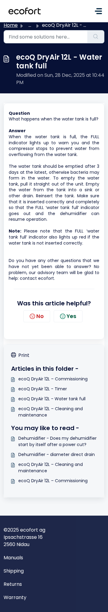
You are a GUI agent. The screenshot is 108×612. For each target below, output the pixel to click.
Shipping (14, 570)
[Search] (95, 36)
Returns (13, 584)
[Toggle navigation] (98, 11)
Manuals (13, 557)
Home (11, 25)
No (40, 316)
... (29, 25)
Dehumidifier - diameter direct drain (56, 454)
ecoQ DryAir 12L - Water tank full (52, 399)
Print (23, 355)
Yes (71, 316)
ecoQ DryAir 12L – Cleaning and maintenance (50, 412)
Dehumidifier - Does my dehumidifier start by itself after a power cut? (57, 441)
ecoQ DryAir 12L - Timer (42, 389)
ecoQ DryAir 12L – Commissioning (53, 379)
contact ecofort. (38, 278)
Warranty (15, 597)
